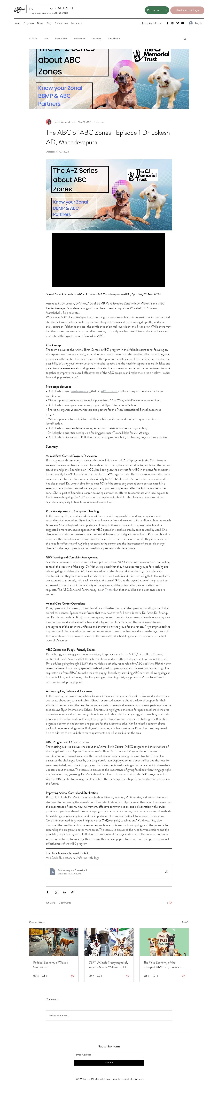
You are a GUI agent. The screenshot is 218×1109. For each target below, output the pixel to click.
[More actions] (170, 122)
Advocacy (96, 38)
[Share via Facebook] (47, 892)
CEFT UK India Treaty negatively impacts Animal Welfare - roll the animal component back (109, 964)
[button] (184, 38)
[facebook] (167, 23)
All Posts (33, 38)
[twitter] (177, 23)
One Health (114, 38)
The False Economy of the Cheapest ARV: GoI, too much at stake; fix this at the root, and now (164, 964)
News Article (61, 38)
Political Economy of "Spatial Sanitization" (50, 964)
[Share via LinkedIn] (64, 892)
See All (185, 922)
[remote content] (109, 260)
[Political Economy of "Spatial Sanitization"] (53, 942)
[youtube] (182, 23)
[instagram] (172, 23)
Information (79, 38)
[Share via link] (72, 892)
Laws (46, 38)
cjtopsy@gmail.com (151, 23)
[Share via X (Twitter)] (56, 892)
